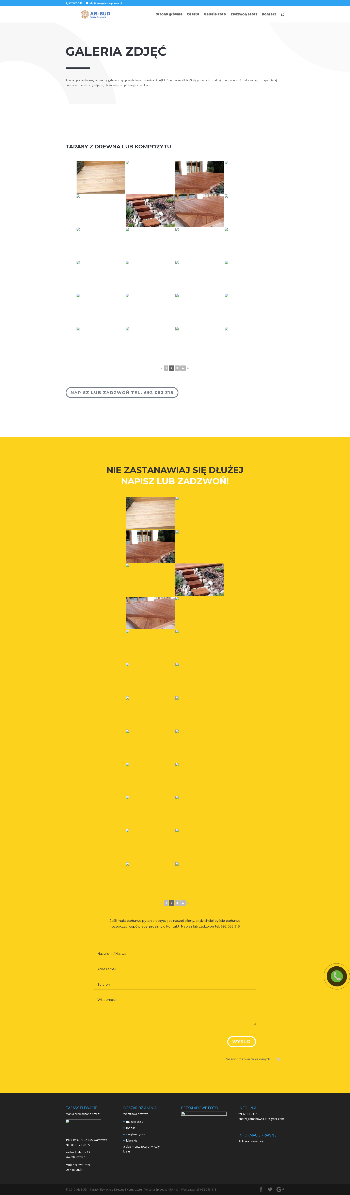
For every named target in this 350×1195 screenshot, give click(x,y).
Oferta (193, 15)
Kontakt (269, 15)
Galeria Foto (215, 15)
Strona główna (169, 15)
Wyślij (241, 1041)
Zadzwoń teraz (243, 15)
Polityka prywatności (252, 1141)
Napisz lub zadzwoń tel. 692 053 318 (122, 392)
